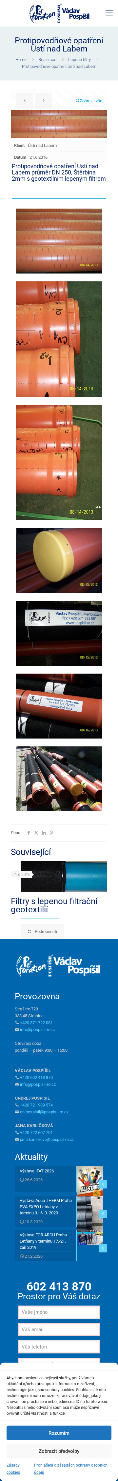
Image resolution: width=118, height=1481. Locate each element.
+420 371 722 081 (36, 1022)
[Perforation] (59, 13)
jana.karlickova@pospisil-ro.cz (47, 1139)
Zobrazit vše (91, 100)
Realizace (47, 59)
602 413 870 (59, 1286)
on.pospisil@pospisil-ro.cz (44, 1111)
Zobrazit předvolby (59, 1451)
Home (21, 59)
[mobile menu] (109, 13)
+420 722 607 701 (36, 1132)
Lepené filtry (79, 59)
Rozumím (59, 1433)
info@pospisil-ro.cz (38, 1029)
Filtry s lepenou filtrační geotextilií (54, 905)
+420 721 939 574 (36, 1105)
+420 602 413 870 (36, 1077)
